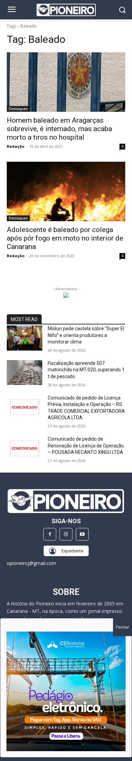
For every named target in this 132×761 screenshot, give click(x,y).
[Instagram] (66, 534)
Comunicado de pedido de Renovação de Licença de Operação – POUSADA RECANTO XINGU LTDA (86, 445)
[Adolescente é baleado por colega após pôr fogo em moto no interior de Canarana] (66, 191)
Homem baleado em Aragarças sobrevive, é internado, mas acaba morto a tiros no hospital (59, 128)
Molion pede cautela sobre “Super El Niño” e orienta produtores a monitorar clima (86, 335)
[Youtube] (82, 534)
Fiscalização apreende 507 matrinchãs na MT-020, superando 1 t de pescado (86, 369)
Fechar (122, 627)
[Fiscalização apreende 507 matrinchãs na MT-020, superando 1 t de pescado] (24, 372)
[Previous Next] (66, 691)
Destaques (18, 108)
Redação (15, 146)
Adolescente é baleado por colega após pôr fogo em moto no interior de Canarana (65, 238)
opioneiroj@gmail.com (31, 563)
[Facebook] (49, 534)
